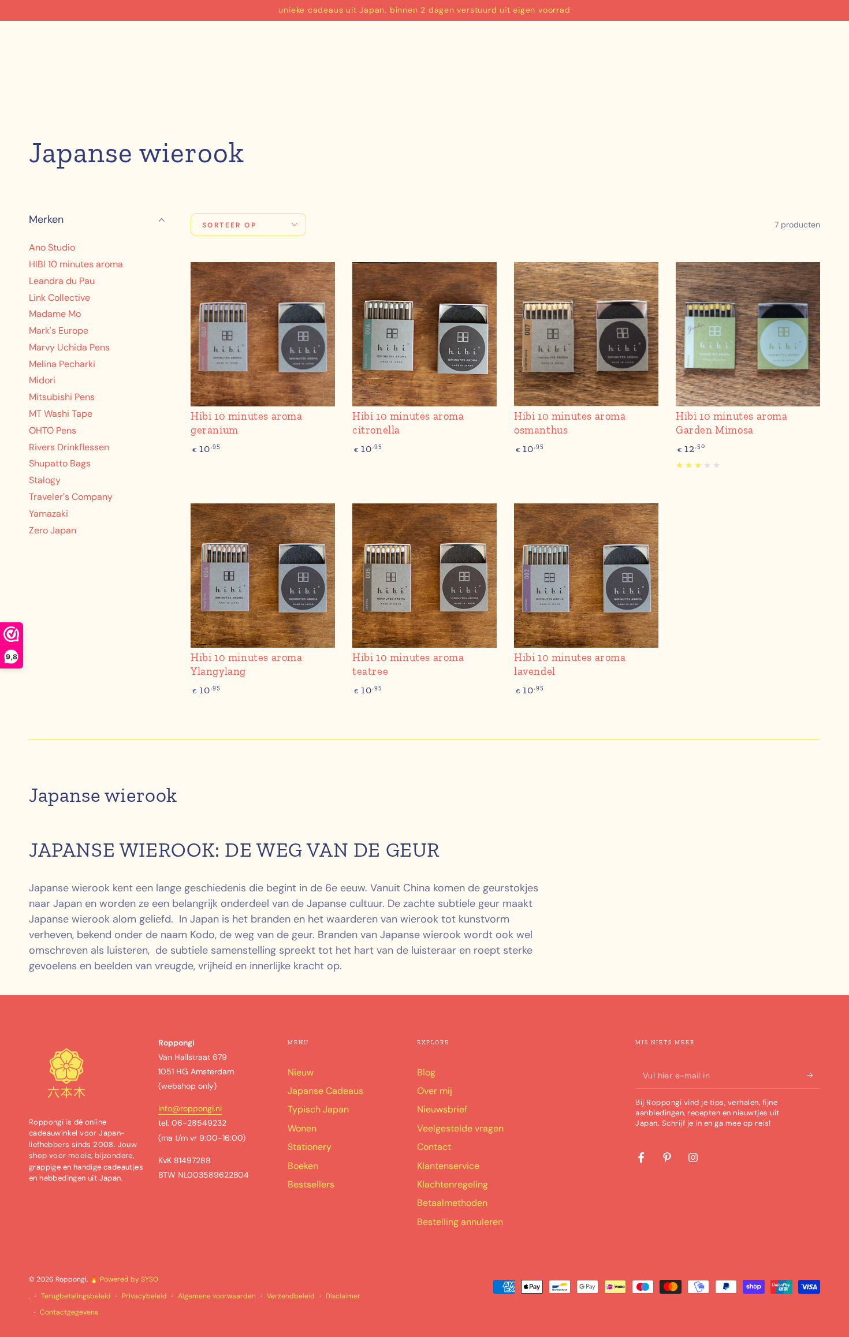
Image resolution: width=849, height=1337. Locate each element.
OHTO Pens (52, 430)
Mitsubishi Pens (62, 397)
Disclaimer (343, 1296)
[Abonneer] (813, 1075)
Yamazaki (48, 513)
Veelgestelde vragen (460, 1128)
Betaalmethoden (452, 1203)
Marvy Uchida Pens (69, 347)
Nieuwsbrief (442, 1109)
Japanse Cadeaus (325, 1091)
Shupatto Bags (60, 464)
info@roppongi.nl (190, 1108)
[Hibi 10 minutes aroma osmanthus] (586, 334)
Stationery (310, 1147)
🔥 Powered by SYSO (124, 1279)
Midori (42, 381)
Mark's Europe (58, 330)
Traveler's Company (71, 497)
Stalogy (45, 481)
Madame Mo (55, 314)
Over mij (434, 1091)
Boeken (303, 1166)
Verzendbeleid (291, 1296)
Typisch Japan (318, 1109)
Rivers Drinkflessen (69, 447)
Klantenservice (448, 1166)
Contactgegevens (69, 1312)
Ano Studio (52, 247)
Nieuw (301, 1072)
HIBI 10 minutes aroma (76, 264)
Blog (426, 1072)
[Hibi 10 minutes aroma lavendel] (586, 575)
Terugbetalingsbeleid (76, 1296)
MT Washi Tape (60, 414)
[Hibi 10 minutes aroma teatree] (424, 575)
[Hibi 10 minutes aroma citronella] (424, 334)
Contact (434, 1147)
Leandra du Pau (62, 281)
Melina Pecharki (62, 364)
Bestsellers (311, 1184)
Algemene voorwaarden (217, 1296)
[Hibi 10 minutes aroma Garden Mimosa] (748, 334)
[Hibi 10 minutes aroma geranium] (263, 334)
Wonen (302, 1128)
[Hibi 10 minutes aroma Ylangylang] (263, 575)
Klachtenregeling (452, 1184)
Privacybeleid (144, 1296)
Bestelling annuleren (460, 1222)
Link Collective (59, 298)
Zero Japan (52, 530)
